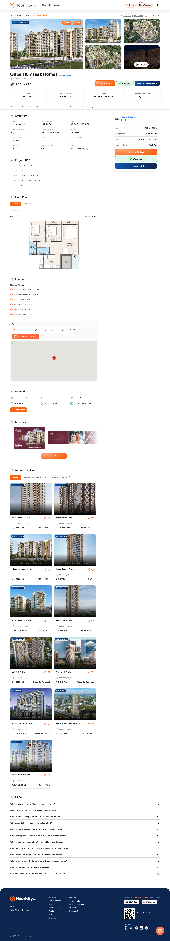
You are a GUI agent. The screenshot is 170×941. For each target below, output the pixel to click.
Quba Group (66, 75)
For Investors (54, 5)
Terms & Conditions (78, 904)
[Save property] (48, 518)
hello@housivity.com (19, 910)
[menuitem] (36, 84)
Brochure (74, 107)
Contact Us (74, 911)
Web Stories (54, 908)
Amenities (63, 107)
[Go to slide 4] (66, 512)
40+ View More (18, 410)
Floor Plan (40, 107)
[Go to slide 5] (26, 512)
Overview (15, 107)
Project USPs (27, 107)
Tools (51, 914)
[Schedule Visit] (160, 931)
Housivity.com (140, 897)
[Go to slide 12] (42, 512)
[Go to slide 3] (21, 512)
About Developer (88, 107)
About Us (73, 907)
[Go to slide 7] (73, 512)
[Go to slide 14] (90, 512)
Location (51, 107)
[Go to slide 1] (16, 512)
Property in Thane (23, 15)
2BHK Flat (15, 204)
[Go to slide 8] (33, 512)
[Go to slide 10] (38, 512)
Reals (131, 5)
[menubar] (36, 84)
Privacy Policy (75, 901)
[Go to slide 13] (45, 512)
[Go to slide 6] (28, 512)
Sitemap (52, 918)
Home (12, 15)
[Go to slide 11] (40, 512)
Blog (44, 5)
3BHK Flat (28, 204)
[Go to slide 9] (35, 512)
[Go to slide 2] (19, 512)
